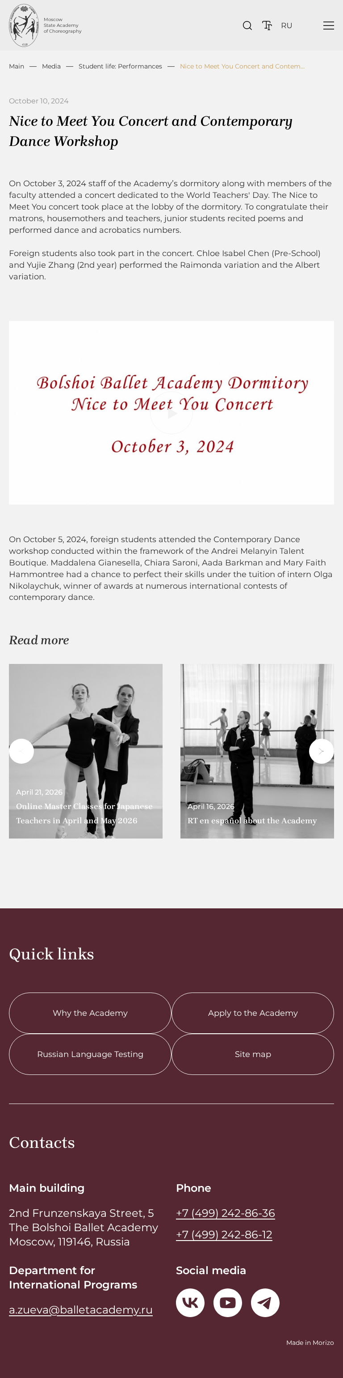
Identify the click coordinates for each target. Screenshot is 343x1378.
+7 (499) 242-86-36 (225, 1213)
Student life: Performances (120, 66)
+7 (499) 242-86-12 (224, 1234)
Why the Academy (90, 1013)
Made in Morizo (310, 1343)
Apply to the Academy (253, 1013)
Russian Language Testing (90, 1054)
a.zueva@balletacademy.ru (81, 1309)
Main (16, 66)
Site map (253, 1054)
